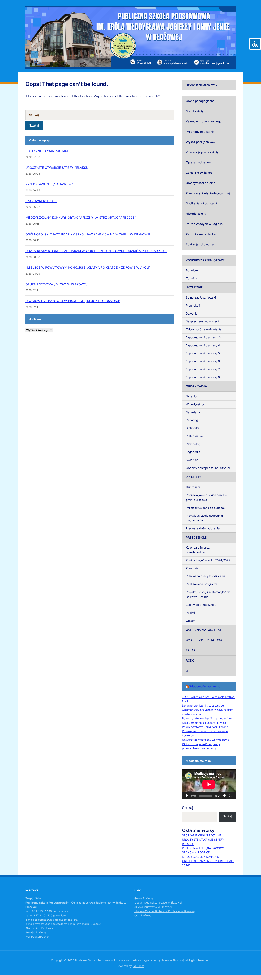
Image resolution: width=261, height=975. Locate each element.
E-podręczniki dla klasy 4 (203, 345)
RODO (190, 660)
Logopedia (193, 452)
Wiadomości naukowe (204, 686)
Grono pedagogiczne (200, 101)
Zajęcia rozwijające (199, 172)
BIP (188, 671)
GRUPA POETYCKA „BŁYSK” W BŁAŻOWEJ (56, 284)
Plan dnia (192, 568)
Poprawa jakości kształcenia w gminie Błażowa (206, 497)
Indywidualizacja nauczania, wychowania (205, 518)
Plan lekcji (193, 305)
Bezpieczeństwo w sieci (202, 321)
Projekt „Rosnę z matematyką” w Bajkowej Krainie (208, 594)
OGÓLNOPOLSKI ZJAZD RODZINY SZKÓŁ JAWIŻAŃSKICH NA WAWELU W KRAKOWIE (87, 234)
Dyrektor (192, 396)
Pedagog (192, 420)
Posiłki (190, 612)
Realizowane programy (201, 584)
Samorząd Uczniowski (201, 297)
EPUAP (191, 650)
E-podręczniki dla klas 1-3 (203, 337)
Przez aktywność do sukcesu (205, 508)
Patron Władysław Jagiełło (204, 224)
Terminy (191, 278)
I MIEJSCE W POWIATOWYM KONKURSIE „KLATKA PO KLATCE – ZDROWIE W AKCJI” (87, 267)
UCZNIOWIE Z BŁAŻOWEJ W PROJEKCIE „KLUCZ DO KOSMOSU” (72, 301)
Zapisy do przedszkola (201, 604)
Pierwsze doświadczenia (203, 528)
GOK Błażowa (142, 915)
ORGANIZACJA (196, 386)
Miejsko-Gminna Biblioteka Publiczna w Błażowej (164, 911)
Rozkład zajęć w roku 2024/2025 (208, 560)
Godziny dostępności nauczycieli (208, 468)
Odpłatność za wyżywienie (204, 329)
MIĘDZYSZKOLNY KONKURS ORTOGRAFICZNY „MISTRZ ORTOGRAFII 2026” (80, 217)
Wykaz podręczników (200, 142)
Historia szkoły (196, 213)
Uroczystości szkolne (200, 183)
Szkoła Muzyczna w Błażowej (153, 906)
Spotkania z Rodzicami (201, 203)
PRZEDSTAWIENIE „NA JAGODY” (49, 184)
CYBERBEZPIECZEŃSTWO (204, 640)
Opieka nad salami (198, 162)
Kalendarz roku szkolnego (203, 121)
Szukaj (187, 808)
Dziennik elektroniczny (201, 85)
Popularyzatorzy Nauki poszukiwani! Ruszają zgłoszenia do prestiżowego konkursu (205, 731)
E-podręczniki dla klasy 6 (203, 361)
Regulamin (193, 270)
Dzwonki (192, 313)
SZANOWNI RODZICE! (41, 201)
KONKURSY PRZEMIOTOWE (205, 260)
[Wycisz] (224, 796)
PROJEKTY (193, 477)
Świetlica (192, 460)
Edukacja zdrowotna (200, 244)
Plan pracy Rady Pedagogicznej (208, 193)
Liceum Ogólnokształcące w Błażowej (158, 902)
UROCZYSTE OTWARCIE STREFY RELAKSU (56, 167)
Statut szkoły (195, 111)
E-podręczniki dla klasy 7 (203, 369)
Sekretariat (193, 412)
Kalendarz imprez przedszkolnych (198, 550)
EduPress (138, 966)
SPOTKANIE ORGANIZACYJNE (47, 151)
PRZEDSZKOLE (196, 537)
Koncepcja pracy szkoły (202, 152)
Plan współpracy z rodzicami (205, 576)
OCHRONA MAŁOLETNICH (204, 630)
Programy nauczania (200, 131)
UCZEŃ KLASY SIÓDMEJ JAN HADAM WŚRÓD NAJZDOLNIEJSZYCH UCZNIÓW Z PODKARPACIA (96, 251)
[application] (209, 784)
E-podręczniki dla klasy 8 (203, 377)
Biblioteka (192, 428)
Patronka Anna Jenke (201, 234)
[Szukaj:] (99, 115)
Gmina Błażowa (143, 898)
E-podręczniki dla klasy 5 (203, 353)
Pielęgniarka (194, 436)
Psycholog (193, 444)
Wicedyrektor (195, 404)
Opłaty (190, 620)
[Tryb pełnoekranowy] (231, 796)
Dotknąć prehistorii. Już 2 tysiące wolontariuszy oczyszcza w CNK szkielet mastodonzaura (207, 710)
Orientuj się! (194, 487)
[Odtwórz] (187, 796)
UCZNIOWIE (194, 287)
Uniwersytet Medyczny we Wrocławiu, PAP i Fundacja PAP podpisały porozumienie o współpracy (206, 744)
